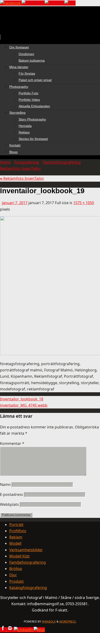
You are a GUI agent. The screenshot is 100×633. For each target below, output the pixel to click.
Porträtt (16, 524)
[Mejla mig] (70, 3)
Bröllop (15, 568)
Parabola (49, 622)
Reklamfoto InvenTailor (20, 168)
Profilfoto (17, 530)
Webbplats (9, 504)
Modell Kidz (19, 556)
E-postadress (11, 494)
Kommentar (12, 443)
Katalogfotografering (28, 587)
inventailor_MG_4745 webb (23, 405)
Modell (15, 543)
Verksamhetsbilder (26, 549)
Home (5, 162)
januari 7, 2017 (14, 202)
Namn (5, 484)
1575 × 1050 (83, 202)
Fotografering (26, 162)
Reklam (15, 537)
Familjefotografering (27, 562)
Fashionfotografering (62, 162)
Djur (13, 574)
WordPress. (68, 622)
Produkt (16, 581)
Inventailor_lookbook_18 (21, 399)
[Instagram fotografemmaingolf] (33, 3)
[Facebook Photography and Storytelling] (11, 3)
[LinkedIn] (54, 3)
